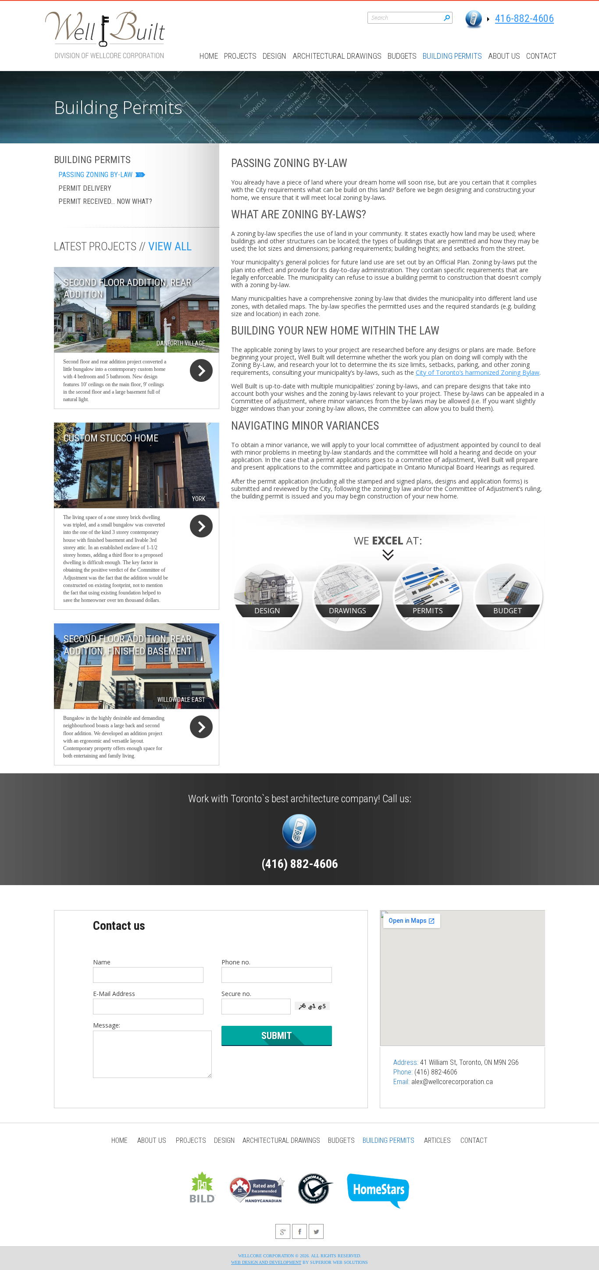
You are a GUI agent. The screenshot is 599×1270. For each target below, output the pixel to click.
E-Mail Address (114, 993)
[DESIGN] (267, 596)
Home (209, 55)
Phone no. (235, 962)
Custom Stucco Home (111, 438)
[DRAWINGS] (348, 596)
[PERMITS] (428, 596)
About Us (504, 55)
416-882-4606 (524, 18)
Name (102, 962)
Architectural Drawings (337, 55)
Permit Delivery (84, 188)
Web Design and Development (266, 1262)
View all (170, 246)
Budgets (402, 55)
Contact (541, 55)
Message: (106, 1025)
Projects (240, 55)
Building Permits (452, 55)
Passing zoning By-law (95, 175)
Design (274, 55)
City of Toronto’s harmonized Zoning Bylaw (477, 372)
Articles (437, 1140)
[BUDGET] (508, 596)
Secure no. (236, 993)
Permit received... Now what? (105, 201)
